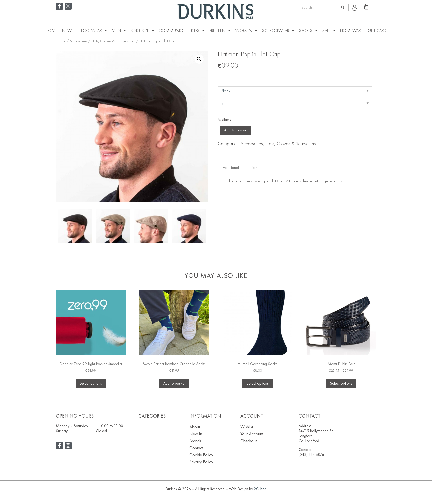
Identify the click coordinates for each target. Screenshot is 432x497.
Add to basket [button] (174, 383)
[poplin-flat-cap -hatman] (75, 226)
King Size (140, 30)
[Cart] (367, 7)
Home (52, 30)
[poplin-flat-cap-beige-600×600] (113, 226)
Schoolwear (275, 30)
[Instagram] (68, 6)
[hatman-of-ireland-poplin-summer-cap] (151, 226)
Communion (173, 30)
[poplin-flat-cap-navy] (189, 226)
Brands (195, 441)
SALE (326, 30)
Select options (91, 383)
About (195, 427)
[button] (199, 59)
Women (243, 30)
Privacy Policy (201, 462)
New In (69, 30)
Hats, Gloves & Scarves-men (113, 41)
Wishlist (246, 427)
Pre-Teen (218, 30)
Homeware (351, 30)
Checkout (248, 441)
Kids (195, 30)
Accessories (78, 41)
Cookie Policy (201, 455)
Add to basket (236, 130)
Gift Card (377, 30)
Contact (196, 448)
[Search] (342, 7)
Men (116, 30)
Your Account (251, 434)
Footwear (91, 30)
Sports (305, 30)
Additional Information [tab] (240, 167)
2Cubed (260, 488)
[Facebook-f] (59, 6)
